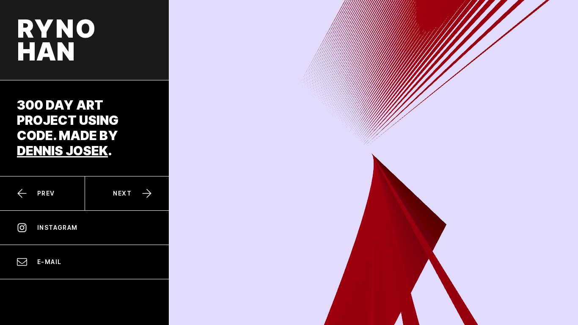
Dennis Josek (62, 150)
